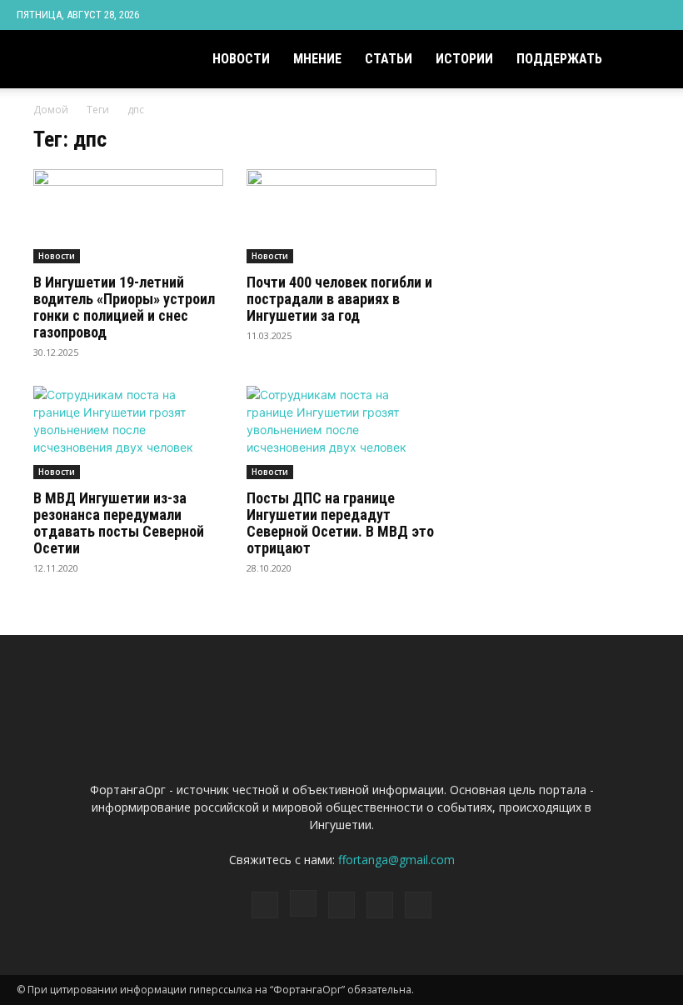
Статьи (388, 59)
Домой (50, 109)
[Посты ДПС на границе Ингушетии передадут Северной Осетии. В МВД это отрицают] (341, 433)
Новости (241, 59)
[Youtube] (653, 15)
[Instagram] (571, 15)
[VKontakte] (626, 15)
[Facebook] (543, 15)
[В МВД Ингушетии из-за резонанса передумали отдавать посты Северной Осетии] (128, 433)
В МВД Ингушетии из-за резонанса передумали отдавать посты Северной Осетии (118, 523)
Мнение (317, 59)
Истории (464, 59)
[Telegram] (598, 15)
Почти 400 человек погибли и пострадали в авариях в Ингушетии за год (339, 298)
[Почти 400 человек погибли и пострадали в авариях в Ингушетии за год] (341, 216)
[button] (646, 60)
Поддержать (559, 59)
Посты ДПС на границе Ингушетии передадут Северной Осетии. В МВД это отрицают (340, 523)
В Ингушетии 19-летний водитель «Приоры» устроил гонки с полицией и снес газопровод (124, 307)
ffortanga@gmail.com (396, 860)
